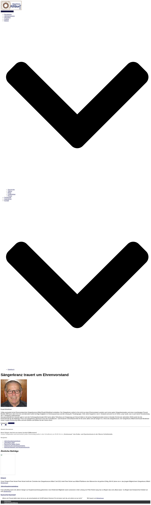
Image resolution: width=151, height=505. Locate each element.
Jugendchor (8, 199)
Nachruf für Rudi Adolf (8, 495)
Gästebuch (11, 369)
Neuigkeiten (8, 14)
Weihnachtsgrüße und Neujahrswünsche (17, 447)
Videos (10, 191)
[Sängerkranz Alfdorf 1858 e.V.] (11, 9)
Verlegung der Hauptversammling (14, 445)
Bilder (9, 192)
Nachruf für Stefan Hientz (12, 444)
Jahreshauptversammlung (12, 441)
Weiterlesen (4, 483)
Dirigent (3, 478)
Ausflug (6, 19)
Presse (10, 196)
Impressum (7, 501)
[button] (77, 188)
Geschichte (11, 189)
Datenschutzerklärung (11, 503)
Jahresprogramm (9, 16)
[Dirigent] (8, 474)
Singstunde (7, 197)
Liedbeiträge (11, 194)
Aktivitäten (7, 17)
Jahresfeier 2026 (9, 442)
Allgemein (11, 423)
